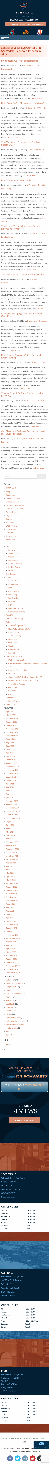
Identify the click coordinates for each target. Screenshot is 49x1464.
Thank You (10, 539)
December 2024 (12, 766)
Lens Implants (14, 639)
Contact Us (10, 495)
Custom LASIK (14, 591)
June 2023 (10, 828)
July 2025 (10, 742)
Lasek (10, 587)
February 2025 (12, 759)
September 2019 (13, 972)
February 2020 (12, 955)
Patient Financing (15, 563)
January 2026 (11, 722)
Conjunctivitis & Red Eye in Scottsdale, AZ (25, 677)
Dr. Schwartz (29, 65)
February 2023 (12, 842)
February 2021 (12, 924)
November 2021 (13, 893)
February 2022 (12, 883)
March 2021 (11, 921)
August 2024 (11, 780)
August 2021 (11, 904)
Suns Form (10, 532)
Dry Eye (9, 515)
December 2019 (12, 962)
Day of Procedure (15, 608)
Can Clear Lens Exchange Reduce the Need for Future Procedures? (23, 432)
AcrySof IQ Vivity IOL (18, 625)
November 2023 (13, 811)
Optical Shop (11, 529)
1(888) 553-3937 (32, 20)
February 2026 (12, 718)
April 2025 (10, 753)
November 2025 (13, 729)
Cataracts (5, 283)
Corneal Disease (12, 502)
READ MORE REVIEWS (24, 1120)
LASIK (41, 149)
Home (8, 543)
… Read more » (36, 98)
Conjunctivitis (11, 987)
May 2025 (10, 749)
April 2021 (10, 918)
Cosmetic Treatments (15, 505)
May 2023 (10, 832)
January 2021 (11, 928)
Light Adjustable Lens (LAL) (19, 629)
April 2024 (10, 794)
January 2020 (11, 959)
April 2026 (10, 711)
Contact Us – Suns (13, 498)
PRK (10, 605)
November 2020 (13, 935)
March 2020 (11, 952)
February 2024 (12, 801)
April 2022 (10, 876)
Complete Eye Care (14, 656)
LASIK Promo (11, 526)
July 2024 (10, 784)
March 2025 (11, 756)
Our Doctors (11, 574)
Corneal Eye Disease (16, 684)
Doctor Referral (12, 512)
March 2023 (11, 838)
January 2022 (11, 887)
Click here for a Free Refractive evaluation (26, 24)
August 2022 (11, 863)
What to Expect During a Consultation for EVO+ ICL (22, 394)
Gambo (9, 519)
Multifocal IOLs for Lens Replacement (20, 60)
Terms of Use (11, 536)
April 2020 (10, 948)
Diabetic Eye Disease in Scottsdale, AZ (24, 680)
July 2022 (10, 866)
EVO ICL (9, 615)
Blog (8, 491)
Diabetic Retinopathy (17, 660)
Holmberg (10, 522)
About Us (10, 546)
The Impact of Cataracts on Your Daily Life (22, 274)
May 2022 (10, 873)
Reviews (11, 550)
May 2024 (10, 790)
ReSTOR (11, 653)
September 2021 (13, 900)
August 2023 (11, 821)
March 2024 (11, 797)
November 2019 (13, 966)
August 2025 (11, 739)
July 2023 (10, 825)
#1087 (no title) (12, 488)
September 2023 (13, 818)
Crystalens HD (14, 649)
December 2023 (12, 808)
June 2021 (10, 911)
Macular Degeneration (17, 670)
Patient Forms (14, 567)
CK (9, 694)
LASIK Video (13, 598)
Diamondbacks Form (14, 508)
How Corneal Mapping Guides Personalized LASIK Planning (23, 356)
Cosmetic (12, 691)
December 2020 (12, 931)
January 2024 (11, 804)
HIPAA (11, 570)
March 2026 (11, 715)
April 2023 (10, 835)
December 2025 (12, 725)
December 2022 (12, 849)
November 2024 (13, 770)
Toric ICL (9, 1035)
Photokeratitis (12, 1028)
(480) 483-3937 (16, 20)
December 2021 (12, 890)
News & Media (14, 560)
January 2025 (11, 763)
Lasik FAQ (12, 594)
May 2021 (10, 914)
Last (4, 1049)
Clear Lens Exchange (16, 612)
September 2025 (13, 735)
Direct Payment (14, 701)
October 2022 (12, 856)
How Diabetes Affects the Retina (18, 180)
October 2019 (12, 969)
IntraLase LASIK (14, 584)
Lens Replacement (13, 1017)
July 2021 (10, 907)
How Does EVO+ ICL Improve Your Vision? (22, 103)
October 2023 (12, 814)
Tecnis (11, 646)
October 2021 (12, 897)
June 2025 (10, 746)
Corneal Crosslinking (14, 618)
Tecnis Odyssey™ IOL (17, 636)
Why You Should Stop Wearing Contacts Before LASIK (21, 143)
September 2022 (13, 859)
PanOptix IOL (14, 632)
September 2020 (13, 938)
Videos (11, 557)
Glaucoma (43, 321)
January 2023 (11, 845)
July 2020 (10, 945)
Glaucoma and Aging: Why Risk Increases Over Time (21, 314)
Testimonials (13, 553)
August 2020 (11, 942)
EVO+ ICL (41, 108)
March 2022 (11, 880)
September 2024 (13, 777)
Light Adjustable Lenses (15, 1021)
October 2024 (12, 773)
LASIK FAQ (13, 581)
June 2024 (10, 787)
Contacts (9, 990)
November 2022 (13, 852)
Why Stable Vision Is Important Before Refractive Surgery (20, 227)
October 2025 (12, 732)
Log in (8, 1044)
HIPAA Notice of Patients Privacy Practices (20, 1438)
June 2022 (10, 869)
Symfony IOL (13, 642)
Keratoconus (11, 1010)
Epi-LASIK (12, 601)
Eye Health (10, 1004)
